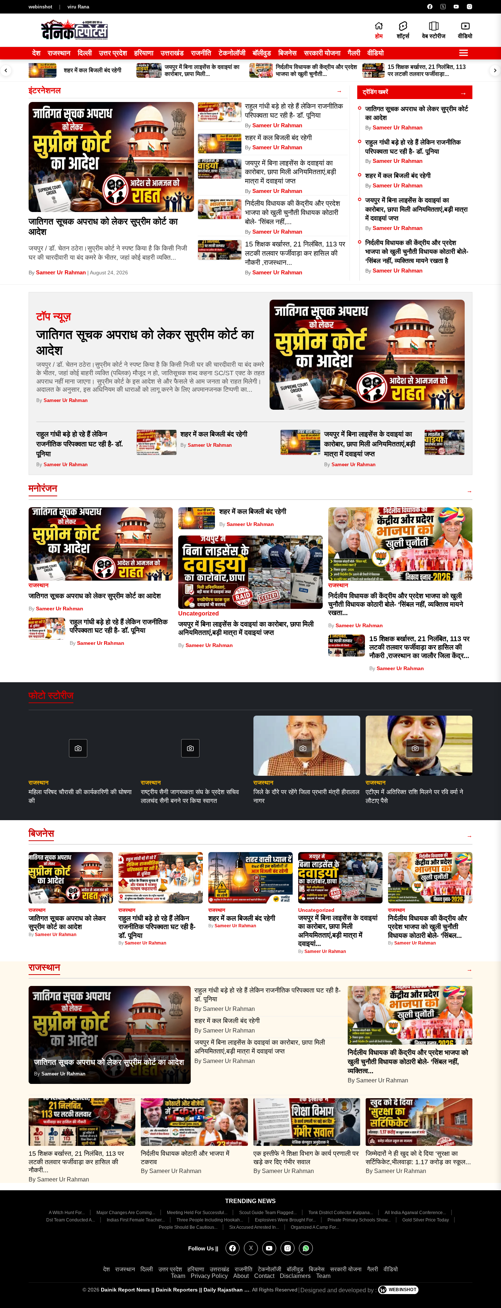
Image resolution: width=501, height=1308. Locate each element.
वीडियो (375, 53)
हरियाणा (143, 53)
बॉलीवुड (262, 53)
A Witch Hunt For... (67, 1212)
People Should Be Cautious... (189, 1227)
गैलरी (354, 53)
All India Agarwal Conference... (416, 1212)
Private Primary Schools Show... (360, 1220)
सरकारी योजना (322, 53)
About (241, 1276)
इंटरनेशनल (45, 90)
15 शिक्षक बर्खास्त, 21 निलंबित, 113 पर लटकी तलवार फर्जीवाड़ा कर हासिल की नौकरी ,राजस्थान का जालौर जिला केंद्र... (419, 647)
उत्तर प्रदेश (113, 53)
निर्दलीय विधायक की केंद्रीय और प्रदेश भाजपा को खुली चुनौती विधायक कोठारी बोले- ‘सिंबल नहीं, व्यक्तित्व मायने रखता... (395, 604)
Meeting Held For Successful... (197, 1212)
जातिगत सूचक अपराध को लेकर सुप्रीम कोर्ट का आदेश (95, 596)
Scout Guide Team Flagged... (268, 1212)
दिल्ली (85, 53)
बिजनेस (287, 53)
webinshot (40, 7)
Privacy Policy (209, 1276)
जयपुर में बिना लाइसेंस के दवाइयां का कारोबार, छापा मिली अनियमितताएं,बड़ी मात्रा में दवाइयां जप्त (416, 209)
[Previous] (6, 70)
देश (36, 53)
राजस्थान (59, 53)
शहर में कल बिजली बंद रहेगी (398, 175)
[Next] (495, 70)
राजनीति (201, 53)
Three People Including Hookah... (210, 1220)
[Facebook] (430, 7)
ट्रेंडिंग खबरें (375, 92)
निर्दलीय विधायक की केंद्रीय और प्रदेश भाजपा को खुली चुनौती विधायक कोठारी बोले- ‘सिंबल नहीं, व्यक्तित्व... (408, 1062)
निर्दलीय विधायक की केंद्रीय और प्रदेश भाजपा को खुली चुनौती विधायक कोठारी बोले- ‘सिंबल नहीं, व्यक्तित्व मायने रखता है (416, 251)
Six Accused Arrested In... (254, 1227)
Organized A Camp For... (315, 1227)
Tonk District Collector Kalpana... (341, 1212)
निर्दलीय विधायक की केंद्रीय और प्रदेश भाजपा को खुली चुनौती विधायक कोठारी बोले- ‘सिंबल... (427, 926)
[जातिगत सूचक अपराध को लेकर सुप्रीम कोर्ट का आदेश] (111, 157)
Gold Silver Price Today (426, 1220)
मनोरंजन (43, 488)
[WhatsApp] (306, 1248)
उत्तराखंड (172, 53)
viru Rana (78, 7)
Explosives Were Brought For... (286, 1220)
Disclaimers (295, 1276)
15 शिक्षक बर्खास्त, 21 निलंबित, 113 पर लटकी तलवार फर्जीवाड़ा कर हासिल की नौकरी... (76, 1162)
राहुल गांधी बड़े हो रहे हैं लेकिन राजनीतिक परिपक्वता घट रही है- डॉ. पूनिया (79, 444)
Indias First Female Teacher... (136, 1220)
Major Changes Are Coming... (126, 1212)
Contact (264, 1276)
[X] (443, 7)
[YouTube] (456, 7)
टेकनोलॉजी (232, 53)
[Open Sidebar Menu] (463, 53)
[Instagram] (469, 7)
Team (178, 1276)
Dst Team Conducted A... (71, 1220)
